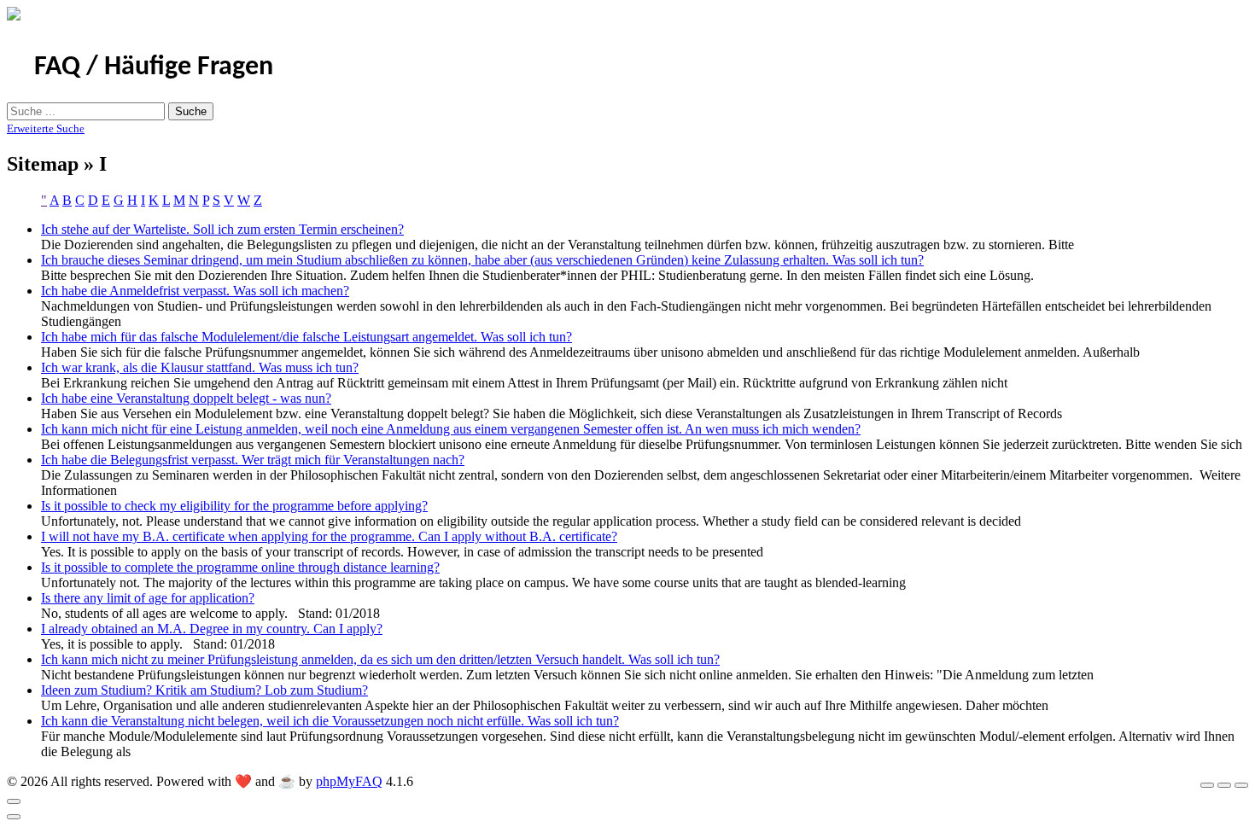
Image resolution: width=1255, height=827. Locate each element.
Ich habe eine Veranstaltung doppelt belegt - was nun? (186, 398)
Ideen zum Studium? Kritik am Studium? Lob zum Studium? (204, 690)
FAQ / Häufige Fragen (153, 67)
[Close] (13, 801)
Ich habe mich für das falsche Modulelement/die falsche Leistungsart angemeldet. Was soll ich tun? (306, 336)
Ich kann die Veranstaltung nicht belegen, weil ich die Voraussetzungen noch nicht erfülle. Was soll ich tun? (330, 720)
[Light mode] (1207, 785)
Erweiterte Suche (46, 128)
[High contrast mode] (1241, 785)
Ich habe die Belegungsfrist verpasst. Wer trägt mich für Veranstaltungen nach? (252, 459)
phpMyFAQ (349, 781)
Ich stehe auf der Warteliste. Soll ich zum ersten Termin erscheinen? (222, 229)
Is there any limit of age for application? (147, 598)
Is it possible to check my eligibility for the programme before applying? (234, 505)
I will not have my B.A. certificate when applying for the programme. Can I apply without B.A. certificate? (329, 536)
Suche (191, 111)
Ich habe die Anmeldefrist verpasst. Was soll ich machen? (195, 290)
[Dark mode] (1224, 785)
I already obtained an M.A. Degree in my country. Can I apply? (211, 628)
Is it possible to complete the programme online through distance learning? (240, 567)
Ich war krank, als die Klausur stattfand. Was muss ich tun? (200, 367)
